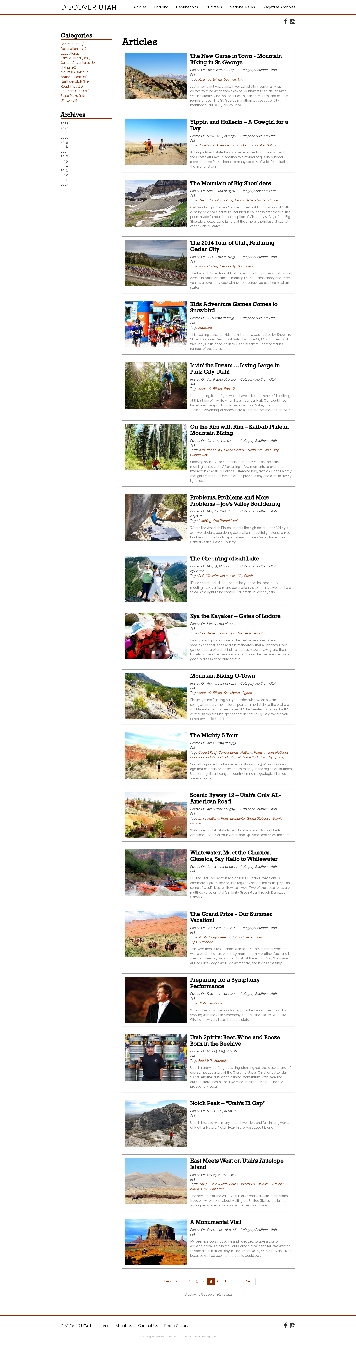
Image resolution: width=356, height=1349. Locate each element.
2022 (64, 128)
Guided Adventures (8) (78, 63)
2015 (64, 161)
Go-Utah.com (180, 1336)
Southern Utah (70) (75, 91)
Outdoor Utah (89, 7)
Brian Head (246, 266)
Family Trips (225, 633)
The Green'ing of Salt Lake (224, 558)
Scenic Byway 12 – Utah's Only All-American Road (235, 798)
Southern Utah (234, 79)
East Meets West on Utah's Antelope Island (237, 1163)
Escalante (237, 818)
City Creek (245, 576)
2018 (64, 147)
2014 (64, 166)
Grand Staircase (259, 818)
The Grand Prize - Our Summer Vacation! (231, 917)
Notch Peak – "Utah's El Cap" (227, 1103)
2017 (64, 151)
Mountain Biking (210, 79)
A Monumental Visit (215, 1222)
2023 (64, 123)
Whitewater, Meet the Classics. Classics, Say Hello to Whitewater (234, 855)
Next (249, 1281)
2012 (64, 175)
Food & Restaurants (212, 1061)
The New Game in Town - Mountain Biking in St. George (236, 59)
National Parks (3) (74, 77)
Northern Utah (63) (75, 82)
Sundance (270, 200)
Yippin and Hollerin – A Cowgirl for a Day (239, 125)
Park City (230, 389)
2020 (64, 137)
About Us (124, 1325)
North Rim (255, 450)
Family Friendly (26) (75, 58)
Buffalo (272, 145)
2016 (64, 156)
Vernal (258, 633)
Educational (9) (72, 53)
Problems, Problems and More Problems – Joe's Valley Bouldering (235, 500)
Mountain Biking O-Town (222, 676)
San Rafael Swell (225, 521)
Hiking (202, 200)
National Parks (242, 7)
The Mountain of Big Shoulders (230, 183)
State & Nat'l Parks (224, 1184)
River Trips (244, 633)
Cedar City (228, 266)
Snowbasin (232, 693)
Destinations (187, 7)
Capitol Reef (207, 753)
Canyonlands (228, 753)
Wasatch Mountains (220, 576)
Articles (140, 7)
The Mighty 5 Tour (214, 735)
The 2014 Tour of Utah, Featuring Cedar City (232, 246)
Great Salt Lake (253, 145)
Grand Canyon (235, 450)
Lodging (161, 7)
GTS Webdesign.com (205, 1336)
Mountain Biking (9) (75, 72)
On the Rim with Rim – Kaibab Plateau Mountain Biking (239, 430)
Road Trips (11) (72, 86)
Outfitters (213, 7)
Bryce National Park (214, 757)
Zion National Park (245, 757)
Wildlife (263, 1184)
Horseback (206, 145)
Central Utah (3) (72, 44)
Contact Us (148, 1325)
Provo (239, 200)
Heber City (253, 200)
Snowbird (205, 328)
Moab (202, 937)
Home (76, 1326)
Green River (206, 633)
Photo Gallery (176, 1325)
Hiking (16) (68, 67)
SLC (201, 576)
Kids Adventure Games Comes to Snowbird (234, 307)
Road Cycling (208, 266)
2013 (64, 170)
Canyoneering (219, 937)
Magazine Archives (278, 7)
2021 (64, 133)
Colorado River (242, 937)
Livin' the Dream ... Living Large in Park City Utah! (235, 368)
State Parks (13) (72, 96)
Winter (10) (69, 100)
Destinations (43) (73, 49)
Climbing (204, 521)
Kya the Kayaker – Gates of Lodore (235, 616)
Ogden (247, 693)
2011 (64, 180)
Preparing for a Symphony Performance (225, 983)
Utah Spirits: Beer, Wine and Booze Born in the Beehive (235, 1040)
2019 (64, 142)
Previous (170, 1281)
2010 (64, 184)
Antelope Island (227, 145)
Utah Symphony (273, 757)
